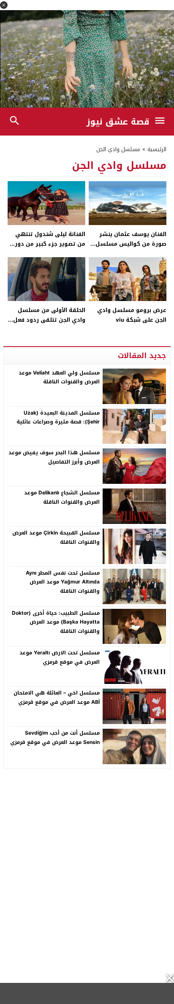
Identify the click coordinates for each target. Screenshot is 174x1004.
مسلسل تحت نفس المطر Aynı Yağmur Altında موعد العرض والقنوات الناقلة (63, 582)
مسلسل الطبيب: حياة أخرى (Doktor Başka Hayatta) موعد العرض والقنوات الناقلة (56, 622)
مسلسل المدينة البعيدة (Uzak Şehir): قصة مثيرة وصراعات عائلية (58, 417)
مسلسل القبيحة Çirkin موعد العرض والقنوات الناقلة (56, 537)
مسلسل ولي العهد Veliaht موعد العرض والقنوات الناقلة (59, 377)
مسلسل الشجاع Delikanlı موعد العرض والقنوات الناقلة (62, 497)
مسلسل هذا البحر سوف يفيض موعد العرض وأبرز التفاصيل (54, 457)
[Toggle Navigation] (162, 121)
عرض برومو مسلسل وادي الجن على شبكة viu (131, 315)
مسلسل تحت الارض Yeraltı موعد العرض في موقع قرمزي (59, 657)
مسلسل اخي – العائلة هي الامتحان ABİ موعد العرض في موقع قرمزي (57, 697)
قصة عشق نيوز (118, 122)
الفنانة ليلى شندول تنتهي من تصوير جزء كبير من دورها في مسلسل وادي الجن (46, 244)
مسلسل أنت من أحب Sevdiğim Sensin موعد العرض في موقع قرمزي (55, 737)
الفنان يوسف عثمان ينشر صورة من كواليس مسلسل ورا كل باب (130, 244)
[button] (4, 5)
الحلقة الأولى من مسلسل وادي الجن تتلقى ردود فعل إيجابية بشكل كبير (49, 320)
